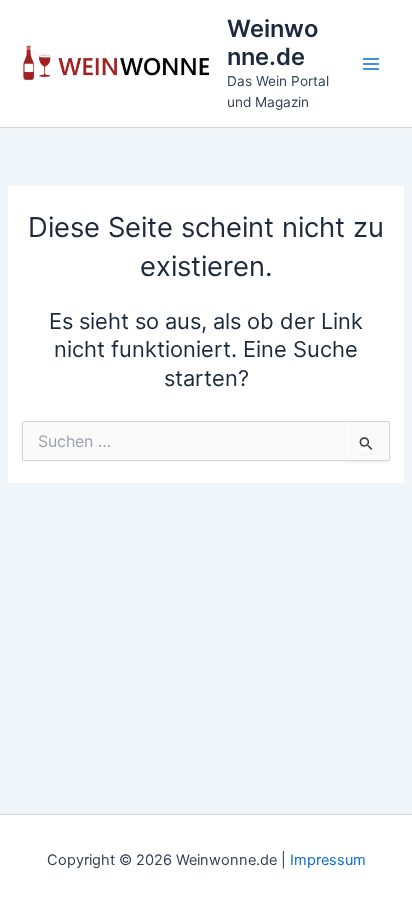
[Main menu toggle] (371, 64)
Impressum (328, 860)
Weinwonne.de (272, 42)
